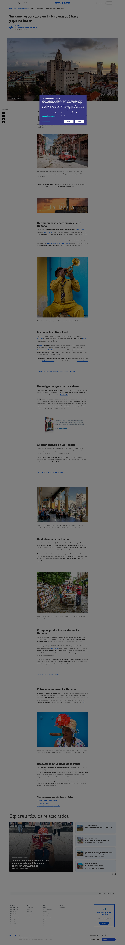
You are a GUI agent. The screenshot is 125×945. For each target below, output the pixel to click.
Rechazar (68, 121)
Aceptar (79, 121)
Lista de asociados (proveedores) (48, 116)
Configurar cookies (46, 121)
